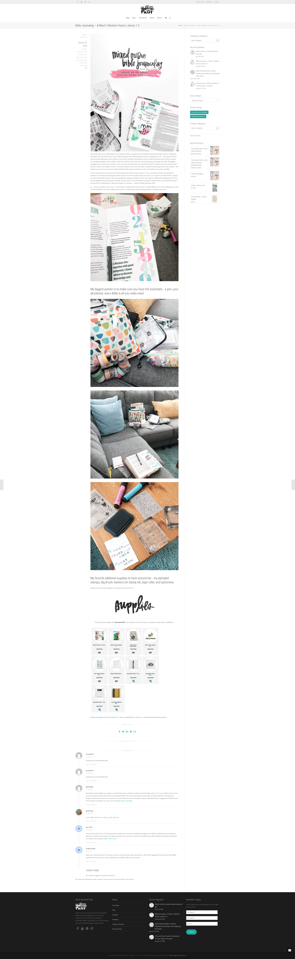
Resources (143, 18)
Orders (216, 2)
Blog (127, 18)
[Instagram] (89, 2)
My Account (200, 2)
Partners (115, 919)
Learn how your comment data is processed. (118, 879)
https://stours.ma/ (110, 839)
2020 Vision (79, 57)
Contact (115, 915)
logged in (98, 875)
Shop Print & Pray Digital (199, 112)
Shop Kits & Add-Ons (198, 116)
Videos (152, 18)
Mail (106, 760)
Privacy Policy (117, 929)
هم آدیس (116, 817)
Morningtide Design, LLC (178, 955)
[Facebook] (77, 2)
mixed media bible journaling (83, 62)
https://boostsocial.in (132, 857)
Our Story (115, 905)
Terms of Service (118, 924)
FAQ (113, 910)
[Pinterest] (85, 2)
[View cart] (166, 17)
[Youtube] (81, 2)
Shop (134, 18)
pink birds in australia (124, 801)
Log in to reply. (91, 764)
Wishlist (209, 2)
